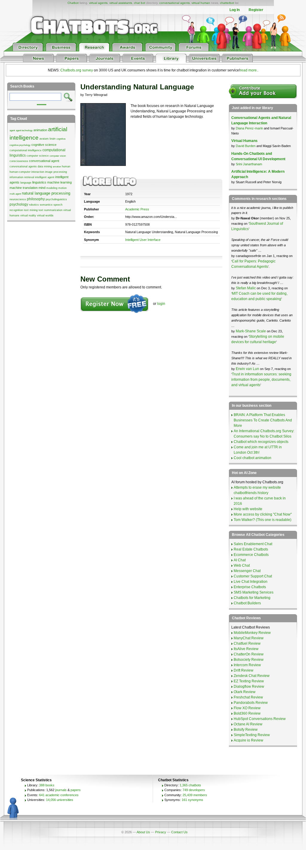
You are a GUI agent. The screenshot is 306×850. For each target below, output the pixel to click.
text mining (31, 210)
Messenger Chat (247, 571)
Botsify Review (246, 729)
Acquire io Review (248, 740)
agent (12, 130)
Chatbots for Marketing (252, 598)
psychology (19, 204)
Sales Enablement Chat (253, 544)
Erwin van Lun (248, 369)
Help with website (248, 509)
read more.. (249, 70)
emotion (57, 166)
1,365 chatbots (190, 785)
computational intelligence (26, 150)
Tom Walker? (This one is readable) (262, 520)
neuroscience (18, 199)
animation (40, 130)
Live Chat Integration (250, 582)
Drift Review (243, 670)
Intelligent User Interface (142, 239)
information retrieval (22, 177)
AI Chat (240, 560)
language (25, 182)
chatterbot (227, 2)
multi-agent (15, 193)
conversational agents (174, 2)
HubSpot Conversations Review (260, 719)
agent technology (24, 130)
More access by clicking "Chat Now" (263, 514)
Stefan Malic (246, 288)
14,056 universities (59, 800)
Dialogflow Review (249, 686)
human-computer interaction (27, 171)
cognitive (60, 138)
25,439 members (195, 795)
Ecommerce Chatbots (251, 555)
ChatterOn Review (249, 654)
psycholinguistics (56, 199)
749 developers (194, 790)
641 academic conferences (59, 795)
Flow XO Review (247, 708)
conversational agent (44, 161)
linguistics (39, 182)
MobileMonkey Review (252, 633)
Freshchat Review (248, 697)
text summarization (50, 210)
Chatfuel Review (247, 643)
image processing (56, 171)
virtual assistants (120, 2)
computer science (38, 155)
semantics (46, 204)
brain (53, 138)
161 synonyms (192, 800)
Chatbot (73, 2)
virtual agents (98, 2)
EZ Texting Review (249, 681)
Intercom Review (247, 665)
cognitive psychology (20, 145)
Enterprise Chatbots (250, 587)
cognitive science (43, 144)
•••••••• (41, 104)
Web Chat (242, 565)
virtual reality (28, 215)
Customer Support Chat (253, 576)
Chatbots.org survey (76, 70)
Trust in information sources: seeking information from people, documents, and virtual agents (261, 379)
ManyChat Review (249, 638)
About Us (143, 832)
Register (256, 10)
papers (76, 790)
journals (61, 790)
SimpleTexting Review (252, 735)
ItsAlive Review (246, 649)
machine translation (24, 187)
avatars (44, 138)
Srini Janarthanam (249, 164)
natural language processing (46, 193)
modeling (51, 187)
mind (42, 187)
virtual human (201, 2)
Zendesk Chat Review (252, 676)
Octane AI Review (248, 724)
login (161, 304)
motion (62, 187)
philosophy (36, 199)
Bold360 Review (247, 713)
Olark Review (244, 692)
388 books (46, 785)
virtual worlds (45, 215)
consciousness (19, 161)
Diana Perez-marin (249, 128)
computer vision (58, 156)
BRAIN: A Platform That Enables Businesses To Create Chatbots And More (263, 420)
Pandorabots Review (251, 703)
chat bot (139, 2)
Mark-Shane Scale (251, 331)
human (66, 166)
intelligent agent (44, 177)
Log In (235, 10)
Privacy (160, 832)
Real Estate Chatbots (251, 549)
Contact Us (179, 832)
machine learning (59, 182)
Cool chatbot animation (252, 458)
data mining (45, 166)
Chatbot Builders (247, 603)
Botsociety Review (249, 660)
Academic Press (137, 209)
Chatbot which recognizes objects (261, 442)
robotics (34, 204)
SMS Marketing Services (253, 592)
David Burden (245, 146)
